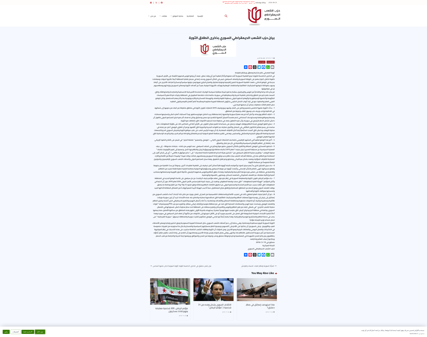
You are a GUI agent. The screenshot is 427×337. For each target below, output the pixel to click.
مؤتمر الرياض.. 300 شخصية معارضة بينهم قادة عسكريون (171, 309)
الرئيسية (200, 16)
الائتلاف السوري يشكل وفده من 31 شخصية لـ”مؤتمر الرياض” (214, 306)
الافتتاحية (190, 16)
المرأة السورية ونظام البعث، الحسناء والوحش (257, 266)
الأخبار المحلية (270, 62)
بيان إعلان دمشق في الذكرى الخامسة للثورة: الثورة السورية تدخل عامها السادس (182, 266)
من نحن (153, 16)
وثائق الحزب (262, 62)
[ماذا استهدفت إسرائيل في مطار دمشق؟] (257, 279)
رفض (6, 332)
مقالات (164, 16)
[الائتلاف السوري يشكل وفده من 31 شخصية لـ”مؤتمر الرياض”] (213, 279)
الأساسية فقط (27, 332)
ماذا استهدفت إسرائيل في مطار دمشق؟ (260, 306)
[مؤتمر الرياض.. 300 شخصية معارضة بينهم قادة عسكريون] (170, 279)
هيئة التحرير (260, 58)
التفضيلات (15, 332)
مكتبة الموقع (178, 16)
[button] (171, 16)
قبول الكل (40, 332)
